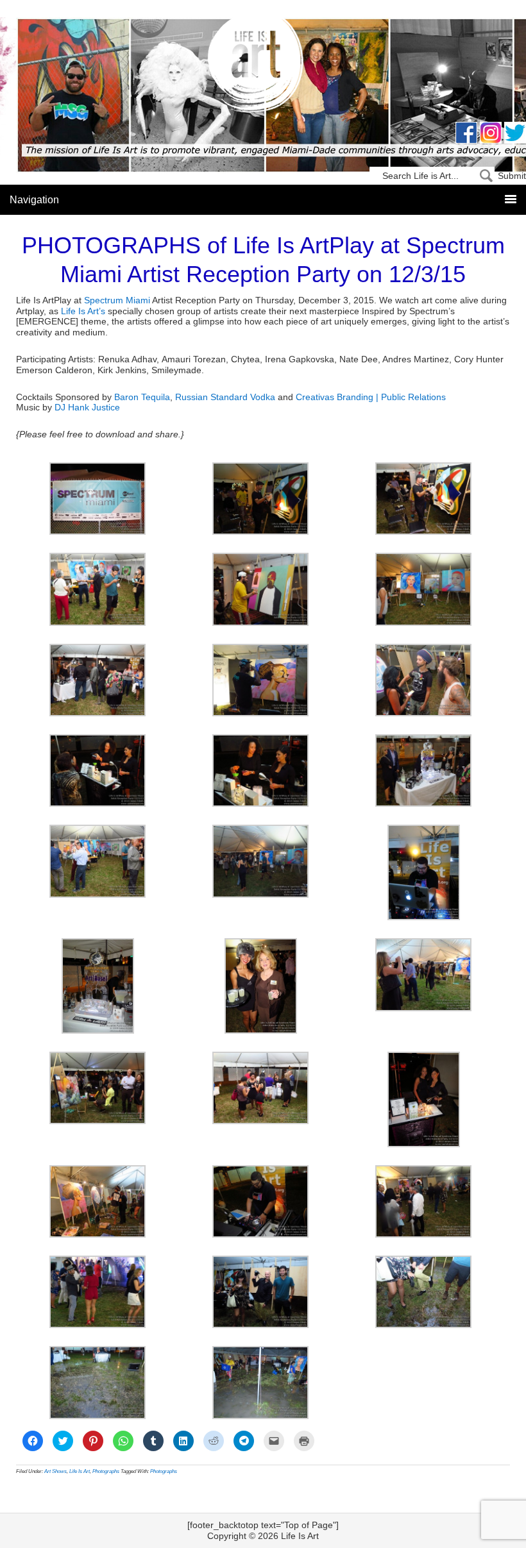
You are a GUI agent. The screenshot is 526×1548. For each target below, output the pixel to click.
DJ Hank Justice (87, 407)
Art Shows (55, 1471)
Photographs (105, 1471)
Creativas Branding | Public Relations (371, 397)
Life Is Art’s (83, 311)
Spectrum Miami (117, 300)
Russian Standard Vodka (225, 397)
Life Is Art (263, 66)
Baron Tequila (142, 397)
